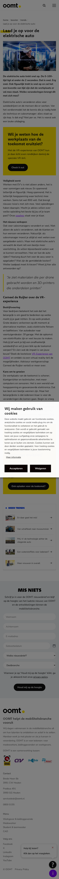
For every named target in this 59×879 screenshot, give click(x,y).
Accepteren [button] (16, 468)
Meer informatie (13, 457)
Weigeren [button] (40, 468)
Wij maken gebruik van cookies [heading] (24, 410)
